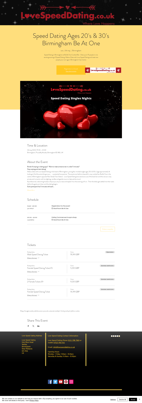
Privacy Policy (34, 400)
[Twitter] (55, 382)
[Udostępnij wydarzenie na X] (33, 326)
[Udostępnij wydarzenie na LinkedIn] (38, 326)
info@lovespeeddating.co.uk (64, 347)
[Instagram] (71, 382)
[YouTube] (61, 382)
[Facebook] (50, 382)
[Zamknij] (139, 399)
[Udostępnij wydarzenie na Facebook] (28, 326)
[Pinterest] (66, 382)
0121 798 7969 (73, 340)
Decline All (122, 399)
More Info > (31, 190)
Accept (133, 399)
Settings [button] (113, 399)
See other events (71, 71)
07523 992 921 (59, 343)
